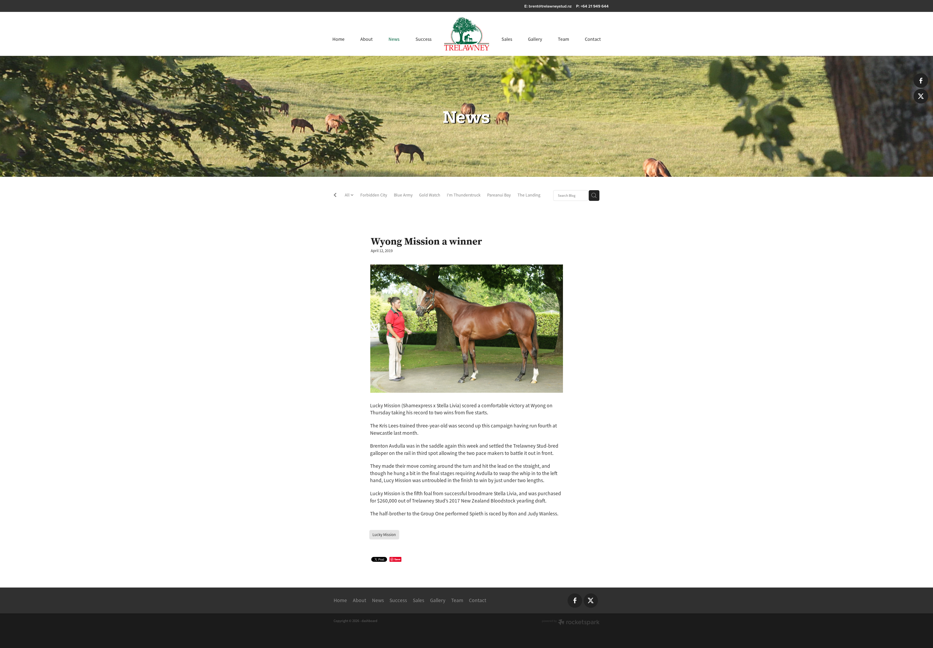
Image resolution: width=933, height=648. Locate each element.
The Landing (529, 195)
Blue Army (403, 195)
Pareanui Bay (499, 195)
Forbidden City (373, 195)
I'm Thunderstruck (464, 195)
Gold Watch (429, 195)
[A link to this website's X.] (921, 96)
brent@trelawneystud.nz (550, 6)
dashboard (369, 621)
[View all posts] (335, 196)
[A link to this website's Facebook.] (921, 80)
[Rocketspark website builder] (571, 623)
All (348, 195)
